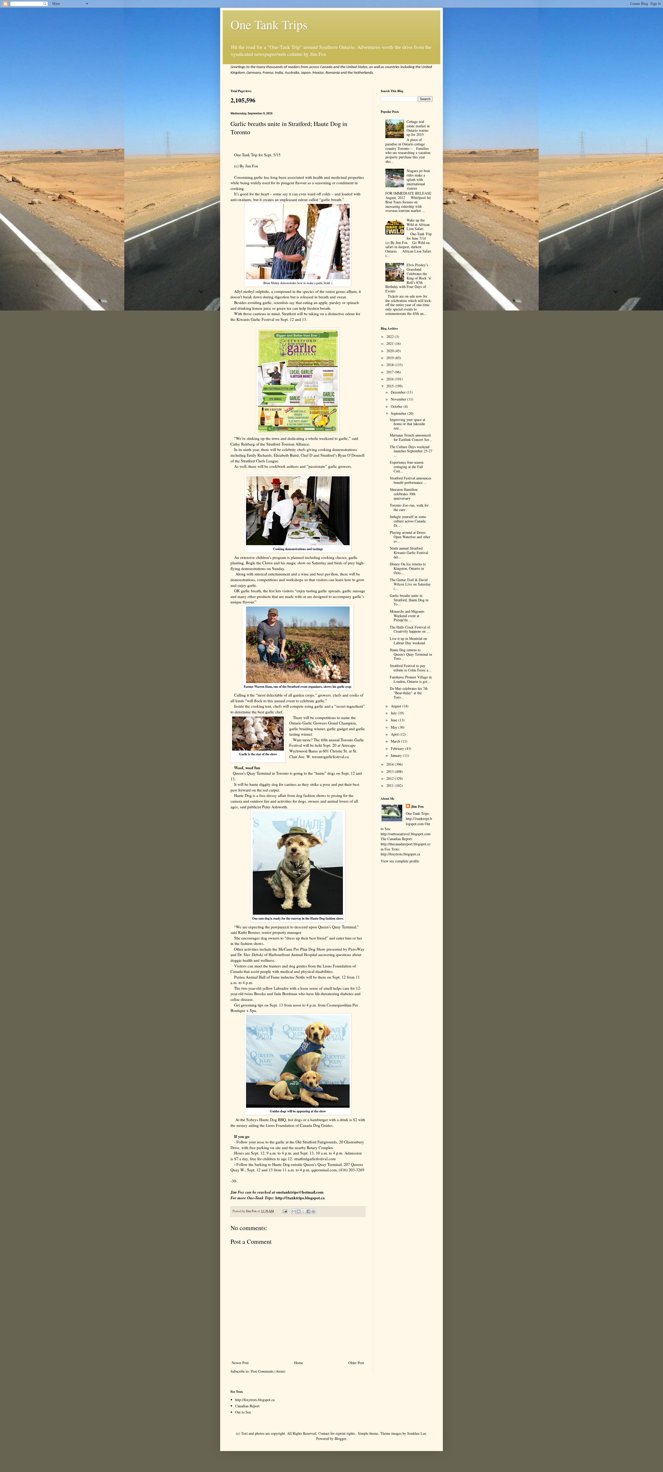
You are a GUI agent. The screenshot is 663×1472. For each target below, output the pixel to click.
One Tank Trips (269, 24)
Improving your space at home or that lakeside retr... (407, 424)
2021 (390, 343)
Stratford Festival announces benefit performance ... (410, 480)
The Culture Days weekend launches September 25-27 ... (411, 451)
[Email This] (293, 1211)
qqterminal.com (324, 1169)
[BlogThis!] (298, 1211)
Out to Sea (243, 1412)
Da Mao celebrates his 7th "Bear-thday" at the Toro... (409, 693)
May (394, 727)
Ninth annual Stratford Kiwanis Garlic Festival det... (409, 552)
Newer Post (240, 1362)
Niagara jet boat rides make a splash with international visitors (418, 179)
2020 (390, 350)
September (399, 413)
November (399, 399)
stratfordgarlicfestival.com (315, 1158)
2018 (390, 364)
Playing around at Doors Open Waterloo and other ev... (410, 537)
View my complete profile (400, 861)
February (398, 748)
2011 (390, 785)
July (394, 713)
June (394, 719)
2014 (390, 764)
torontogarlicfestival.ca (330, 756)
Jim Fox (417, 806)
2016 (390, 378)
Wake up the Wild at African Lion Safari (418, 224)
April (395, 734)
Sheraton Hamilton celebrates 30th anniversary (403, 494)
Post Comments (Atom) (268, 1371)
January (397, 755)
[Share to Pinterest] (313, 1211)
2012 (390, 778)
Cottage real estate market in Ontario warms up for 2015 (418, 128)
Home (298, 1362)
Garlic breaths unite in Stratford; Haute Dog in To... (409, 600)
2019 (390, 357)
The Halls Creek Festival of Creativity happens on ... (410, 629)
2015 (390, 385)
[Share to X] (303, 1211)
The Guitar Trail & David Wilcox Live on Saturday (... (410, 584)
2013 (390, 771)
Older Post (356, 1362)
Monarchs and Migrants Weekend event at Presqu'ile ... (407, 616)
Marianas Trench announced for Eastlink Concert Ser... (411, 437)
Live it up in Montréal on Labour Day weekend (408, 640)
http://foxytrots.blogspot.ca (255, 1399)
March (396, 741)
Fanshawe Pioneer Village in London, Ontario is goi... (411, 679)
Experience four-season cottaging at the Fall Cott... (406, 467)
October (397, 406)
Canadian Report (247, 1405)
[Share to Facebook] (308, 1211)
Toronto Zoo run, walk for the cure (409, 507)
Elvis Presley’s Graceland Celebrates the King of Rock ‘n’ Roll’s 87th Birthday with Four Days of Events (408, 277)
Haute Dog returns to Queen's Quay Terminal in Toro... (411, 654)
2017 (390, 371)
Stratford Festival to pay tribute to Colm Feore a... (410, 667)
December (399, 392)
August (396, 706)
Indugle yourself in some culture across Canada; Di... (408, 521)
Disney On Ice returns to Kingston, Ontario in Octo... (408, 568)
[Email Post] (284, 1211)
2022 (390, 336)
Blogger (340, 1438)
